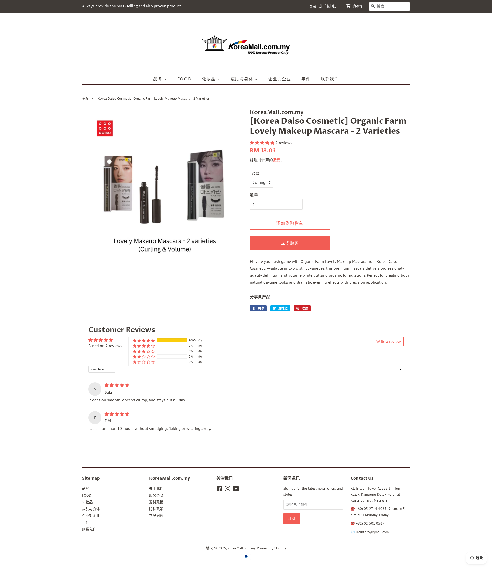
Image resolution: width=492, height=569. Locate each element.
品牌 (158, 79)
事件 (305, 79)
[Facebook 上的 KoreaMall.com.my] (219, 489)
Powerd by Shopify (271, 548)
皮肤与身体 (243, 79)
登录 (312, 6)
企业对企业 (279, 79)
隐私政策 (156, 509)
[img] (117, 385)
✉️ (353, 531)
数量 (254, 195)
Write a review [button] (388, 341)
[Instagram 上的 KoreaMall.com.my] (227, 489)
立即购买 (290, 243)
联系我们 (330, 79)
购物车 (357, 6)
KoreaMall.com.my (242, 548)
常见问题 (156, 515)
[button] (262, 142)
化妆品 (209, 79)
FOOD (184, 79)
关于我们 (156, 488)
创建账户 (331, 6)
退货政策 (156, 502)
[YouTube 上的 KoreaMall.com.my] (236, 489)
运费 (277, 160)
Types (255, 173)
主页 (85, 99)
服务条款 (156, 495)
